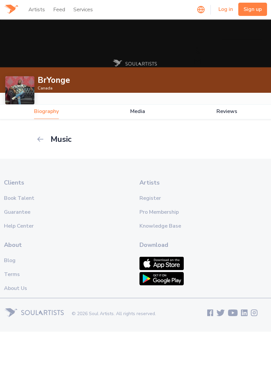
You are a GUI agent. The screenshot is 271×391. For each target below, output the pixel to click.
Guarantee (17, 212)
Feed (59, 9)
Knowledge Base (160, 226)
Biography (46, 111)
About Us (15, 288)
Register (150, 198)
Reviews (226, 111)
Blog (10, 260)
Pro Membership (159, 212)
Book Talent (19, 198)
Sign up (253, 9)
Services (83, 9)
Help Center (19, 226)
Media (137, 111)
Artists (36, 9)
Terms (12, 274)
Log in (225, 9)
